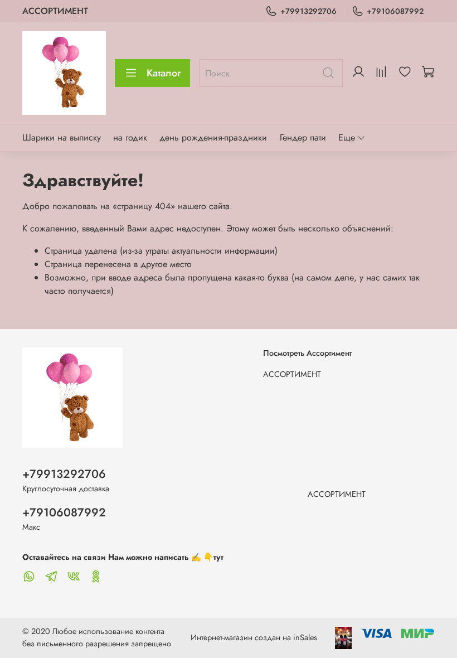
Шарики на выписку (61, 137)
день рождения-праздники (213, 137)
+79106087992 (395, 11)
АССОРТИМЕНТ (55, 10)
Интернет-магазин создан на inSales (254, 637)
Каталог (164, 73)
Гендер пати (303, 137)
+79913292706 (308, 11)
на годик (130, 137)
